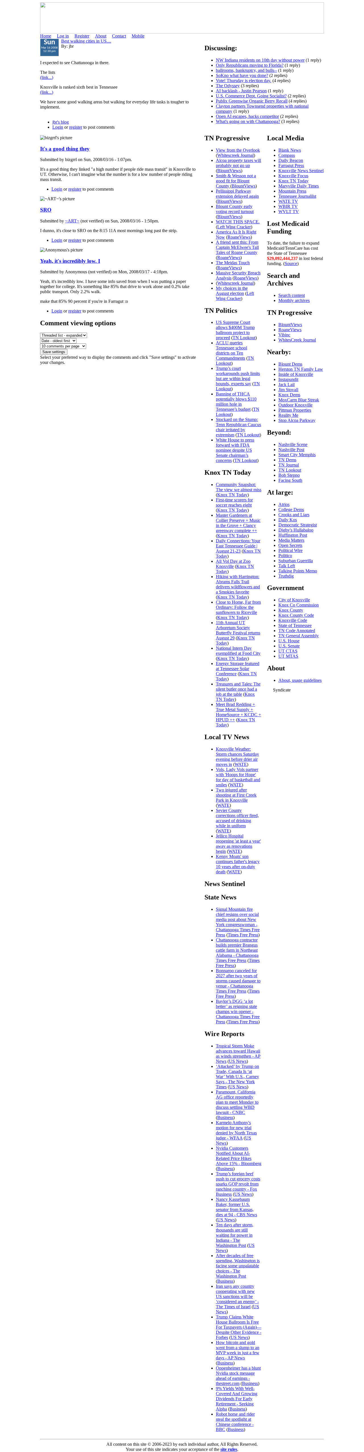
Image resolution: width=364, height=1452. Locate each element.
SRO (45, 210)
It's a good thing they (65, 149)
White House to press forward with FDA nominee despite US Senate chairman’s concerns (235, 450)
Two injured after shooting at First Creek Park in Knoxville (236, 795)
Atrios (283, 504)
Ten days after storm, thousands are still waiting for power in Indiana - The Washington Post (234, 1235)
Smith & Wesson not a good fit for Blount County (236, 180)
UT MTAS (288, 656)
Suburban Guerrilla (295, 560)
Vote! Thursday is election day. (243, 80)
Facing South (290, 480)
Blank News (289, 150)
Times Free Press (243, 934)
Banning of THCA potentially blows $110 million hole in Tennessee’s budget (236, 401)
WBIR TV (288, 206)
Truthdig (286, 576)
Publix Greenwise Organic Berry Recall (252, 101)
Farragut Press (291, 165)
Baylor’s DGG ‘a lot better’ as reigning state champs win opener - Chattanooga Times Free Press (238, 1011)
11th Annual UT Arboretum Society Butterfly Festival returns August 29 (238, 630)
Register (82, 36)
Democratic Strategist (297, 524)
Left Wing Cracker (234, 226)
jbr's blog (60, 122)
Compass (286, 155)
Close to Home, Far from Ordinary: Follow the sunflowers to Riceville (238, 607)
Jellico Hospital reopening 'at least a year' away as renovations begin (238, 844)
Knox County (290, 610)
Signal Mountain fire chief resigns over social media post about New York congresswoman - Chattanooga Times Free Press (238, 922)
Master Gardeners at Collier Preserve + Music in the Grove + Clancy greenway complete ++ (238, 523)
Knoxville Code (292, 620)
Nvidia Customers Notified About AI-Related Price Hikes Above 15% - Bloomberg (238, 1156)
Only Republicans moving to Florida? (250, 65)
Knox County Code (296, 615)
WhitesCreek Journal (297, 340)
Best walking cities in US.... (86, 41)
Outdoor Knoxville (295, 405)
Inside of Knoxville (295, 374)
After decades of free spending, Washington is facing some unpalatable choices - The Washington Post (238, 1265)
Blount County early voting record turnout (235, 209)
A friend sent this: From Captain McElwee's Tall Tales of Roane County (237, 247)
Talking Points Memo (297, 570)
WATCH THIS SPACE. (238, 221)
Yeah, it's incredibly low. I (70, 261)
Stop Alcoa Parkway (296, 420)
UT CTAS (287, 651)
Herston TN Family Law (300, 369)
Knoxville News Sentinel (301, 170)
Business (225, 1117)
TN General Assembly (298, 635)
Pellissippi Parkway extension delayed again (237, 194)
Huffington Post (292, 535)
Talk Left (286, 565)
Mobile (138, 36)
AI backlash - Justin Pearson (241, 90)
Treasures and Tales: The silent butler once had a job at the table (238, 689)
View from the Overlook (238, 150)
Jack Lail (286, 384)
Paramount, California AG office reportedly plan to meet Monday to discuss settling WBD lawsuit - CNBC (237, 1102)
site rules (228, 1449)
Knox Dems (289, 394)
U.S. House (288, 640)
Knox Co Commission (298, 605)
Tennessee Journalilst (297, 196)
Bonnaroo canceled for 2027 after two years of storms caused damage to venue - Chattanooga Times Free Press (238, 980)
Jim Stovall (288, 389)
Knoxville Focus (293, 175)
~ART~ (72, 220)
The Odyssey (228, 85)
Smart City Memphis (297, 454)
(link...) (46, 77)
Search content (291, 295)
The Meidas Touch (233, 262)
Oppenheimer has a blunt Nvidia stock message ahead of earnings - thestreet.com (238, 1376)
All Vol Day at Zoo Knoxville (233, 564)
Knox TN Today (232, 494)
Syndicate (282, 690)
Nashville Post (291, 449)
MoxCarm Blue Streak (298, 399)
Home (45, 36)
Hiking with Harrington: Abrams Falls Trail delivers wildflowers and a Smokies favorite (238, 584)
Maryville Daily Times (298, 186)
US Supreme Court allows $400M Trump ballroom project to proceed (235, 330)
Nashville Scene (292, 444)
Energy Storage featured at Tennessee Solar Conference (237, 668)
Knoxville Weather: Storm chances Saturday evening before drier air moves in (237, 757)
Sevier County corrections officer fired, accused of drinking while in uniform (237, 818)
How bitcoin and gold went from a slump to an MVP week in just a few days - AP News (237, 1350)
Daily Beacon (290, 160)
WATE (241, 764)
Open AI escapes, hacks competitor (247, 116)
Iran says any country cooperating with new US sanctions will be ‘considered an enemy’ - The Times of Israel (237, 1296)
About (100, 36)
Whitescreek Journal (235, 155)
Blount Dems (290, 364)
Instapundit (288, 379)
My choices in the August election (232, 291)
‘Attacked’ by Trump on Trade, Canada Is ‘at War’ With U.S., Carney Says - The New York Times (237, 1076)
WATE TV (288, 201)
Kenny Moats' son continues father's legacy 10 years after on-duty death (238, 864)
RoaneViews (239, 237)
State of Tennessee (295, 625)
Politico (285, 555)
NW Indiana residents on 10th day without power (260, 60)
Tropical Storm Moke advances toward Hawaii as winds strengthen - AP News (238, 1053)
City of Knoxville (294, 599)
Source (291, 263)
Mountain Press (292, 191)
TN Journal (288, 465)
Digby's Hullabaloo (295, 530)
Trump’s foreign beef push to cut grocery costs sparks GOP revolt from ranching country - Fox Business (238, 1184)
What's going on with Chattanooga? (248, 121)
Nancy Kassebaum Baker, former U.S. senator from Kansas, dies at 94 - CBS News (236, 1207)
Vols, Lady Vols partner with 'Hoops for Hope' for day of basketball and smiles (238, 777)
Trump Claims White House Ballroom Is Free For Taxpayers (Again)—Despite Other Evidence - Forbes (238, 1327)
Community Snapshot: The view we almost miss (238, 487)
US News (238, 1061)
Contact (119, 36)
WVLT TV (288, 211)
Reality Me (288, 415)
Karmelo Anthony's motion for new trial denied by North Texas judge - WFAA (236, 1130)
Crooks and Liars (293, 514)
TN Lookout (244, 337)
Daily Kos (287, 519)
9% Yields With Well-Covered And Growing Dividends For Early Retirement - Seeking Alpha (236, 1398)
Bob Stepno (289, 475)
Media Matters (291, 540)
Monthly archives (294, 300)
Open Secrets (290, 545)
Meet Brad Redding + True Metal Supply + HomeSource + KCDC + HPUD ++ (238, 712)
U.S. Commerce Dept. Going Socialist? (251, 95)
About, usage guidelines (300, 680)
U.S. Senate (289, 645)
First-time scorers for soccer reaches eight (234, 502)
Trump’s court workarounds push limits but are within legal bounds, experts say (238, 376)
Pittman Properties (294, 410)
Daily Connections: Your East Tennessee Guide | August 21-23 (238, 545)
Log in (63, 36)
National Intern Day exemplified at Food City (238, 651)
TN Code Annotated (296, 630)
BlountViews (229, 170)
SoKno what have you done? (242, 75)
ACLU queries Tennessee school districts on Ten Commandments (231, 350)
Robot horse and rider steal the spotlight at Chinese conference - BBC (235, 1422)
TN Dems (287, 459)
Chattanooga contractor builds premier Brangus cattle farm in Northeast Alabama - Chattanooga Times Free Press (237, 950)
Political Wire (290, 550)
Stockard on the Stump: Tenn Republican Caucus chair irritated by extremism (238, 427)
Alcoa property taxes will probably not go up (238, 163)
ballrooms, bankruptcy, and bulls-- (246, 70)
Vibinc (284, 334)
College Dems (291, 509)
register (75, 127)
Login (57, 127)
